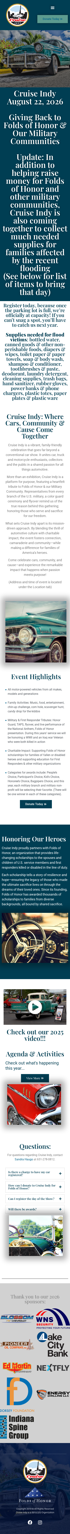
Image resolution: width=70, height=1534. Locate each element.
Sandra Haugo (24, 1159)
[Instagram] (40, 1522)
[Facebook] (30, 1522)
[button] (52, 7)
